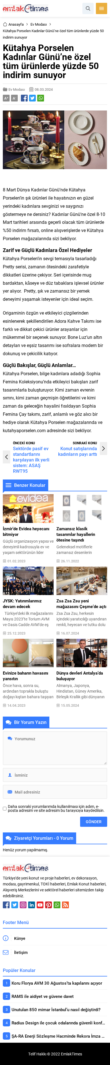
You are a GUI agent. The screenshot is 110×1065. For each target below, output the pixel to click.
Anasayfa (16, 24)
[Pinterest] (48, 905)
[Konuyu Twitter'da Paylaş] (32, 98)
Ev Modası (38, 24)
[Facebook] (6, 905)
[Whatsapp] (57, 905)
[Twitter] (14, 905)
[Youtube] (40, 905)
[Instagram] (23, 905)
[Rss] (65, 905)
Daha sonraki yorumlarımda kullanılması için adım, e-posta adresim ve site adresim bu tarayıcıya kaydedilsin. (56, 808)
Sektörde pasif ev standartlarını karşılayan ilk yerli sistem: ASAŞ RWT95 (31, 459)
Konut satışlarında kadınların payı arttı (77, 451)
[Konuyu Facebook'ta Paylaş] (24, 98)
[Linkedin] (31, 905)
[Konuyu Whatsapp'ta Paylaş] (40, 98)
